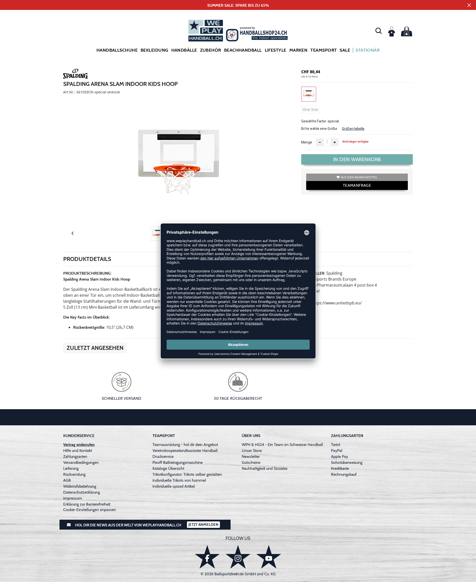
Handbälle (184, 50)
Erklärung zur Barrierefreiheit (86, 504)
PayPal (336, 450)
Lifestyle (275, 50)
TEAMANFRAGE (357, 185)
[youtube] (268, 557)
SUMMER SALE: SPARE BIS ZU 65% (238, 5)
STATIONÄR (368, 50)
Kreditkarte (340, 468)
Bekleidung (154, 50)
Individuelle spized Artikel (173, 486)
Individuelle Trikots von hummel (179, 480)
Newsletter (251, 456)
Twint (335, 444)
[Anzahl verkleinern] (320, 142)
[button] (379, 31)
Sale (345, 50)
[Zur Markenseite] (75, 74)
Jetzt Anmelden (203, 524)
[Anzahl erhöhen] (334, 142)
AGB (67, 480)
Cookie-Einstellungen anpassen (89, 509)
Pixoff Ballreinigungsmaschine (177, 462)
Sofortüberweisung (346, 462)
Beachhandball (243, 50)
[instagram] (238, 557)
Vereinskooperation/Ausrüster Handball (185, 450)
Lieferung (71, 468)
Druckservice (163, 456)
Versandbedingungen (81, 462)
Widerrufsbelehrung (79, 486)
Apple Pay (339, 456)
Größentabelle (353, 129)
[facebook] (207, 557)
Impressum (72, 498)
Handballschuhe (117, 50)
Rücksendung (74, 474)
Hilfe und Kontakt (77, 450)
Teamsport (323, 50)
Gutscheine (251, 462)
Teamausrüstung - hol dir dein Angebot (185, 444)
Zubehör (210, 50)
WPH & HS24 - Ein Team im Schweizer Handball (282, 444)
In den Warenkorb (357, 159)
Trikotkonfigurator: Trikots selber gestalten (187, 474)
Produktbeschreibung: (87, 273)
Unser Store (252, 450)
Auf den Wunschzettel (359, 177)
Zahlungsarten (75, 456)
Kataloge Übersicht (168, 468)
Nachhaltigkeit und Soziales (265, 468)
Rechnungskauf (344, 474)
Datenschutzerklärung (81, 492)
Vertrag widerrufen (79, 444)
